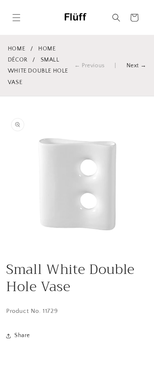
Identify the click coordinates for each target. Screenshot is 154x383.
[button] (16, 18)
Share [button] (22, 335)
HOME (16, 49)
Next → (136, 65)
